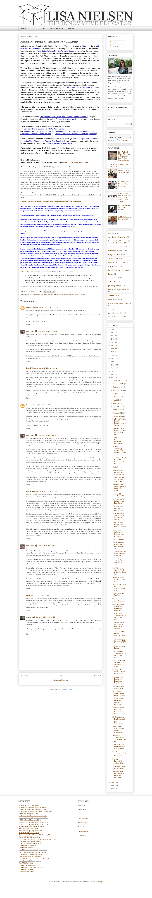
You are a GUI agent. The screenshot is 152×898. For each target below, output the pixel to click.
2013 (113, 371)
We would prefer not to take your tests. (118, 579)
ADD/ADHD (28, 294)
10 (20, 811)
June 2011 (116, 400)
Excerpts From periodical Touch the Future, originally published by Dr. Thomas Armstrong (51, 201)
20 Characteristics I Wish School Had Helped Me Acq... (119, 693)
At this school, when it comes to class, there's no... (119, 553)
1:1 (109, 309)
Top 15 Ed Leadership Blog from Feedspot (33, 852)
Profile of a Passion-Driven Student (119, 767)
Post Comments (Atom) (65, 689)
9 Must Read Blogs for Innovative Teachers (33, 807)
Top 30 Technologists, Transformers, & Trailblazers (35, 859)
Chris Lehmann (83, 818)
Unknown (29, 405)
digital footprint (113, 278)
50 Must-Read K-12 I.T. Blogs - (29, 824)
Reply (28, 324)
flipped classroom (114, 299)
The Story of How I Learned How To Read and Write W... (119, 461)
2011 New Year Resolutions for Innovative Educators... (118, 774)
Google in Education (115, 254)
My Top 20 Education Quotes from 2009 (119, 165)
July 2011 (116, 397)
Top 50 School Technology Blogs (30, 861)
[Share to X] (49, 291)
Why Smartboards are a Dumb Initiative (124, 207)
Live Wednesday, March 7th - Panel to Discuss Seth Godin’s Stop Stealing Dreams (124, 156)
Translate (124, 140)
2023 (113, 339)
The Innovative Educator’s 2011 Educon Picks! (118, 508)
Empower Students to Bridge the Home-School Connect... (118, 625)
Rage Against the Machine (118, 594)
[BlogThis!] (46, 291)
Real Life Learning (118, 539)
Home (61, 675)
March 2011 (117, 409)
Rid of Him (25, 271)
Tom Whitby (82, 835)
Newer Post (24, 675)
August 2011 (117, 393)
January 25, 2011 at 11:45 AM (48, 368)
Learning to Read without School (118, 687)
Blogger (100, 881)
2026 (113, 329)
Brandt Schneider (32, 307)
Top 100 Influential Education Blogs (31, 867)
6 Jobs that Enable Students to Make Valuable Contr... (119, 641)
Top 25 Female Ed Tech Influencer (30, 856)
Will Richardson (83, 827)
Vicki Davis (81, 805)
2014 (113, 368)
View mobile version (60, 680)
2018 (113, 355)
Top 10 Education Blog (26, 847)
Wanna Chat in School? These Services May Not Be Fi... (119, 738)
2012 (113, 374)
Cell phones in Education (116, 237)
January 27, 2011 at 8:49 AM (40, 595)
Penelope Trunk (83, 831)
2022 (113, 342)
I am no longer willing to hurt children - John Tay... (118, 562)
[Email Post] (40, 291)
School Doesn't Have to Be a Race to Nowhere (119, 525)
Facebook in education (115, 250)
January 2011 (117, 416)
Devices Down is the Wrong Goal (123, 171)
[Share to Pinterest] (53, 291)
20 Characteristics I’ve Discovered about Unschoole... (118, 720)
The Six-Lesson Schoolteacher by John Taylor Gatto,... (119, 654)
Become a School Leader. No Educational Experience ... (118, 680)
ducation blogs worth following (32, 811)
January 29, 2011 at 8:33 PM (45, 617)
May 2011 (116, 403)
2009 (113, 785)
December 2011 (118, 380)
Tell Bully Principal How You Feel (124, 218)
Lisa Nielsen (30, 331)
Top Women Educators (26, 871)
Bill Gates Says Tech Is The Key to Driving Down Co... (119, 571)
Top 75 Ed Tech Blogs (26, 863)
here (49, 286)
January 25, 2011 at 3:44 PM (47, 545)
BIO (43, 28)
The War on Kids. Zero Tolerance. (118, 600)
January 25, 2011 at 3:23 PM (48, 491)
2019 (113, 352)
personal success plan (115, 313)
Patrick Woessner (32, 368)
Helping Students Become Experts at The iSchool (118, 472)
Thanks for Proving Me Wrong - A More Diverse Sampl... (119, 663)
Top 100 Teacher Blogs (26, 869)
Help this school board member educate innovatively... (118, 729)
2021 (113, 345)
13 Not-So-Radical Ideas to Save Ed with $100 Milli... (119, 633)
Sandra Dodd (82, 809)
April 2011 (117, 406)
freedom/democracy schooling (76, 162)
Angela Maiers (82, 822)
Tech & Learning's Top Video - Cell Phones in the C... (119, 754)
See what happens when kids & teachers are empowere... (118, 607)
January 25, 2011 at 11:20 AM (47, 331)
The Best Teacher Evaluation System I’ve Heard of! (118, 701)
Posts (113, 42)
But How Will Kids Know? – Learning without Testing (119, 422)
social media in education (116, 247)
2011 (113, 378)
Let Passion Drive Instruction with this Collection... (118, 746)
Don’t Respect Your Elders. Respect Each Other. (119, 501)
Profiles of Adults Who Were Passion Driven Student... (118, 711)
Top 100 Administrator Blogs (28, 865)
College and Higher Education (118, 289)
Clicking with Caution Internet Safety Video (118, 672)
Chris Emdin (82, 814)
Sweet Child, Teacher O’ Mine (119, 495)
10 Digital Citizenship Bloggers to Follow (32, 809)
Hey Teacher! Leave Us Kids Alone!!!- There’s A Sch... (119, 587)
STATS (33, 28)
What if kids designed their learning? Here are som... (118, 533)
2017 (113, 358)
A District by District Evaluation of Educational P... (118, 440)
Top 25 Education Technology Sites (30, 854)
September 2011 (118, 390)
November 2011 (118, 384)
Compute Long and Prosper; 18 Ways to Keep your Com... (119, 431)
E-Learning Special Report (119, 647)
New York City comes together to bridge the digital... (119, 487)
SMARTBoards (113, 295)
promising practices (114, 285)
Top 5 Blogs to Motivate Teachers (30, 841)
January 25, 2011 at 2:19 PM (47, 435)
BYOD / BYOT (113, 266)
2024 (113, 336)
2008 (113, 789)
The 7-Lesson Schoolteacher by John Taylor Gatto (119, 616)
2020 (113, 348)
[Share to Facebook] (51, 291)
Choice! (115, 467)
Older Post (97, 675)
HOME (23, 28)
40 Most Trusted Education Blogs (30, 820)
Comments (115, 46)
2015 (113, 365)
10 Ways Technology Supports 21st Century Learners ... (119, 450)
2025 (113, 332)
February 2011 (118, 413)
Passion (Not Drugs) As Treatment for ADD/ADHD (119, 479)
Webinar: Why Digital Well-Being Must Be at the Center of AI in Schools (124, 197)
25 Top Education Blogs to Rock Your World (33, 818)
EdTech (42, 822)
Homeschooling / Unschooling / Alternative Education (50, 294)
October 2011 (118, 387)
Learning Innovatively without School (118, 761)
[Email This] (44, 291)
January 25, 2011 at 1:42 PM (42, 405)
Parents (110, 274)
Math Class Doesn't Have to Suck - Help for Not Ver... (118, 545)
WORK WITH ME (56, 28)
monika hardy (31, 617)
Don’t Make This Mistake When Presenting (123, 184)
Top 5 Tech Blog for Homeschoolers (30, 843)
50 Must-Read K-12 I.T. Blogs (28, 822)
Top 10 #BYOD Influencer (27, 845)
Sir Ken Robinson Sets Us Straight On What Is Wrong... (118, 516)
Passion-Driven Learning (77, 294)
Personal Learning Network (117, 270)
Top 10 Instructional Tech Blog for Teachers (33, 850)
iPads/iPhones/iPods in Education (119, 303)
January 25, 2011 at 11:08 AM (48, 307)
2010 (113, 782)
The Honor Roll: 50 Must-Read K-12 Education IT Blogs (37, 839)
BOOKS (71, 28)
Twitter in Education (115, 258)
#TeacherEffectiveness (115, 317)
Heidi (28, 595)
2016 (113, 361)
